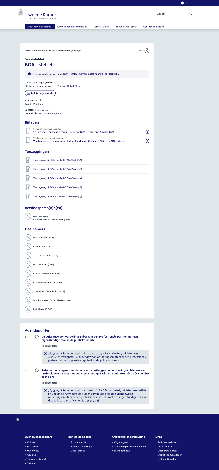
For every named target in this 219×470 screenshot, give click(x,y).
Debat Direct (74, 86)
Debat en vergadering (44, 50)
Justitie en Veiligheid (49, 113)
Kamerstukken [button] (102, 26)
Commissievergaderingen (69, 50)
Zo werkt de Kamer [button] (126, 26)
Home (28, 50)
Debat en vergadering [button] (39, 26)
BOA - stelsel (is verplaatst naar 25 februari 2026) (91, 73)
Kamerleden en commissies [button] (72, 26)
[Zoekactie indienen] (190, 14)
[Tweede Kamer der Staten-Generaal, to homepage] (37, 13)
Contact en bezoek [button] (153, 26)
